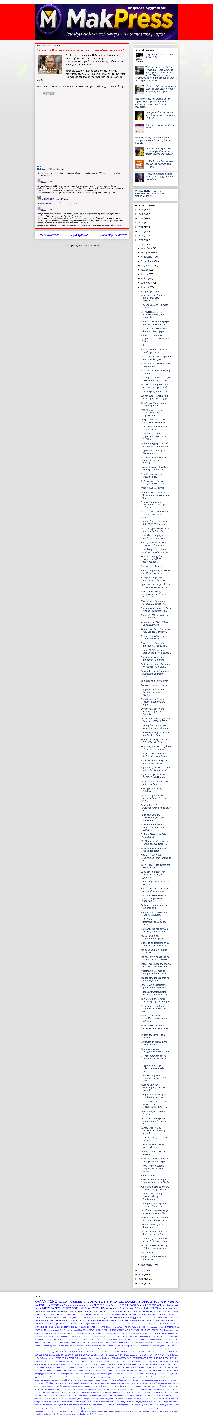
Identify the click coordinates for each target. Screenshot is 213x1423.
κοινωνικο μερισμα (140, 1314)
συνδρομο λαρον (138, 1405)
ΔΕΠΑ (117, 1355)
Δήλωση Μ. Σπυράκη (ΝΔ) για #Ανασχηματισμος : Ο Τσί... (155, 379)
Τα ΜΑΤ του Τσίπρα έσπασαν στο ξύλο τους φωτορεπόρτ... (156, 386)
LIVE (148, 1317)
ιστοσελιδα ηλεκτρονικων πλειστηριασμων (92, 1389)
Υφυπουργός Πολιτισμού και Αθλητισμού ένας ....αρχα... (155, 397)
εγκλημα (154, 1380)
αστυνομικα (111, 1308)
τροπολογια (125, 1408)
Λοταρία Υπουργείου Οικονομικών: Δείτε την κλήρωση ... (153, 505)
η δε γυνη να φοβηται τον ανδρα (130, 1333)
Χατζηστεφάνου (173, 1367)
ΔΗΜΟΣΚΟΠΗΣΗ (94, 1301)
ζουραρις (88, 1386)
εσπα (50, 1324)
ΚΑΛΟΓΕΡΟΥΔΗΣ (124, 1358)
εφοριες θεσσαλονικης (62, 1386)
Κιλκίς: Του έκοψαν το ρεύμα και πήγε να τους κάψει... (154, 1160)
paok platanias (142, 1346)
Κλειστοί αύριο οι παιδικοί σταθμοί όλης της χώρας (153, 972)
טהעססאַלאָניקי (67, 1414)
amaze (158, 1339)
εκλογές (113, 1333)
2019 (141, 240)
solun (48, 1349)
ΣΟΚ (160, 1364)
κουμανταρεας (39, 1336)
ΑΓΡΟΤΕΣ (99, 1305)
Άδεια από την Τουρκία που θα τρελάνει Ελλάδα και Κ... (155, 602)
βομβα (163, 1377)
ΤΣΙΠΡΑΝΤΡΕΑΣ (90, 1367)
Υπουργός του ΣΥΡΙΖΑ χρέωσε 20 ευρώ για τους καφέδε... (156, 747)
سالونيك (82, 1414)
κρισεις (48, 1336)
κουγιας (115, 1392)
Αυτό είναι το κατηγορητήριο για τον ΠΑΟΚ (154, 428)
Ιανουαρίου (147, 1265)
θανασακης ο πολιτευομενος (131, 1386)
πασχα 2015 (39, 1402)
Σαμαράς (64, 1367)
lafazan (37, 1346)
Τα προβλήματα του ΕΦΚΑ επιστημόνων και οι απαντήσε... (153, 460)
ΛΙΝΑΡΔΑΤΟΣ (150, 1301)
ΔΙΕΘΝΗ (76, 1308)
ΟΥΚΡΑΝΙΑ (38, 1364)
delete (90, 1305)
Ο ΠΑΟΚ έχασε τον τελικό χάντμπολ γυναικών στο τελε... (153, 1058)
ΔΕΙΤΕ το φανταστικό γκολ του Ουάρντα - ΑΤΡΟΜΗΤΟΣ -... (155, 719)
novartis (95, 1346)
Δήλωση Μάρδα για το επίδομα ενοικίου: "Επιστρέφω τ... (156, 609)
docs (133, 1324)
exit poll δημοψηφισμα (120, 1342)
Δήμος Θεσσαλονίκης (132, 1355)
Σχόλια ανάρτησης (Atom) (88, 245)
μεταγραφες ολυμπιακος (58, 1395)
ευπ (177, 1383)
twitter (107, 1349)
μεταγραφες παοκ (76, 1395)
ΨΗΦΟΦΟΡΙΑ (67, 1370)
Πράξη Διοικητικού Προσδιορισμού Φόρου (61, 1330)
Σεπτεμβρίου (147, 261)
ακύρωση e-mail (145, 1370)
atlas (169, 1339)
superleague (76, 1349)
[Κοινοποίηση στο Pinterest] (53, 93)
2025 (141, 214)
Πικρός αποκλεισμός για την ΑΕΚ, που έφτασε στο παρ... (155, 1246)
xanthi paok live (137, 1349)
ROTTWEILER (76, 1339)
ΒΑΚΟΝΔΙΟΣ (174, 1352)
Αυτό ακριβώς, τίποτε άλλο (154, 391)
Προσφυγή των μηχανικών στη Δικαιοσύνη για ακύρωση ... (155, 585)
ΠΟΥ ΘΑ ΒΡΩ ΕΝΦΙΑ (89, 1364)
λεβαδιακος (38, 1395)
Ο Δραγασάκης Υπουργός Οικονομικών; (153, 451)
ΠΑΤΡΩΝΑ (54, 1364)
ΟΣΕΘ (80, 1314)
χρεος (162, 1411)
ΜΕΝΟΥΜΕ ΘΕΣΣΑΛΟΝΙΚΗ (103, 1320)
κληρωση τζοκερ (151, 1333)
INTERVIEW (48, 1308)
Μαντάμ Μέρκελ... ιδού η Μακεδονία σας (153, 1146)
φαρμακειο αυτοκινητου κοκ (168, 1408)
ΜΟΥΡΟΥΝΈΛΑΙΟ (132, 1361)
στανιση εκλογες (86, 1405)
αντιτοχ (72, 1374)
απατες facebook (83, 1374)
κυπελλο (131, 1392)
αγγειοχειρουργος (172, 1330)
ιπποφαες (56, 1389)
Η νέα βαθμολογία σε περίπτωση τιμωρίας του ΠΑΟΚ (153, 922)
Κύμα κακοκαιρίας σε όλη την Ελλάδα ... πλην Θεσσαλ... (155, 1188)
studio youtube (64, 1349)
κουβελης (108, 1392)
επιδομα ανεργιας (124, 1383)
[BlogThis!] (46, 93)
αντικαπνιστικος (51, 1374)
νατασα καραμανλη (171, 1395)
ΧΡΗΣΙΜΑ (152, 1367)
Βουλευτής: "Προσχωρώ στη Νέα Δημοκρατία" (154, 616)
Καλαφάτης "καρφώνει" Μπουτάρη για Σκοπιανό (153, 578)
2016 (141, 1274)
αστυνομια (84, 1333)
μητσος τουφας (165, 1308)
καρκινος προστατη (148, 1389)
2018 (141, 244)
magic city (68, 1346)
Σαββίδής (56, 1367)
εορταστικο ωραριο (108, 1383)
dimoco (67, 1342)
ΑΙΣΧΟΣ (68, 1352)
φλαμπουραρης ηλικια (77, 1411)
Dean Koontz (144, 1336)
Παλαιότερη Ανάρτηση (113, 235)
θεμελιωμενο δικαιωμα (43, 1389)
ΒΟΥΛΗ (48, 1327)
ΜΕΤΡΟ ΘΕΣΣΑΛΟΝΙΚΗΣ (109, 1314)
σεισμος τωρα (51, 1405)
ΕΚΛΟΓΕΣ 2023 (93, 1327)
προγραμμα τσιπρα (118, 1402)
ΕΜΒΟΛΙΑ (145, 1355)
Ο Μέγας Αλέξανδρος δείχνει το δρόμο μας (155, 835)
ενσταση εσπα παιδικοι (90, 1383)
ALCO (120, 1336)
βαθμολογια (173, 1305)
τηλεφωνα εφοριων (96, 1408)
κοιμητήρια (47, 1392)
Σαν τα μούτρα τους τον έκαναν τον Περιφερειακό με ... (156, 571)
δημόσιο (113, 1317)
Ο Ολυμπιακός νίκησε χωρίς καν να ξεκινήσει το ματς (154, 930)
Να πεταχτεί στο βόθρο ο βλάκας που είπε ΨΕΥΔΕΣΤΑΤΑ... (153, 298)
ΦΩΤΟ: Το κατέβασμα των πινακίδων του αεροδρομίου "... (155, 1028)
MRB (176, 1311)
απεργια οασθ (97, 1317)
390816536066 (111, 1336)
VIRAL (84, 1308)
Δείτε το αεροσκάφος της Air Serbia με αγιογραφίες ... (154, 637)
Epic (143, 345)
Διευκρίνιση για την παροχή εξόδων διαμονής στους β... (155, 550)
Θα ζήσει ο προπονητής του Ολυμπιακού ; (154, 906)
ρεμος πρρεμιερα (165, 1402)
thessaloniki (95, 1349)
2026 (141, 209)
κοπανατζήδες (90, 1392)
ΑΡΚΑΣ (144, 1352)
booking (37, 1342)
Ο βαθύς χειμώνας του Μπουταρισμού (152, 475)
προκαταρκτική (62, 1336)
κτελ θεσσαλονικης (126, 1317)
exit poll (108, 1342)
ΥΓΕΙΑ (108, 1367)
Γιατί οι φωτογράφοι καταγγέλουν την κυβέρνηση (155, 1050)
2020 (141, 235)
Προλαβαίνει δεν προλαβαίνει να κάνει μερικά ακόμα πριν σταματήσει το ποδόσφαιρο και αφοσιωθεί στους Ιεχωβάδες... (153, 103)
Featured (141, 1305)
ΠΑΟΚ (133, 1305)
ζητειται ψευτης (77, 1386)
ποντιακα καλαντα (72, 1402)
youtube (161, 1349)
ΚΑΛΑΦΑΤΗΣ (89, 1311)
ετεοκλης (171, 1383)
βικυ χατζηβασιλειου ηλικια (99, 1333)
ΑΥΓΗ (150, 1352)
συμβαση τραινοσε (124, 1405)
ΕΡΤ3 (36, 1358)
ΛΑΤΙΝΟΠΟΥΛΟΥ (129, 1327)
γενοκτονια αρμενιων (42, 1380)
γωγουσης (128, 1380)
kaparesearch (141, 1324)
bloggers (175, 1339)
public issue (173, 1317)
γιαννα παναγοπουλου (78, 1380)
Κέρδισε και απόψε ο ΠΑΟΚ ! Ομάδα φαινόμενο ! (155, 351)
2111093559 (100, 1336)
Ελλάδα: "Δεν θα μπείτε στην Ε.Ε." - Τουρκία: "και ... (155, 740)
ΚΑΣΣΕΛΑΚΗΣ (152, 1358)
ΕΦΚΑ (147, 1308)
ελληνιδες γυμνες (52, 1383)
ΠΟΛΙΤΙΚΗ (164, 1320)
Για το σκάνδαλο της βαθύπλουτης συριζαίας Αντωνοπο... (153, 817)
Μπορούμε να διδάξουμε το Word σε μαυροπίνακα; (154, 1096)
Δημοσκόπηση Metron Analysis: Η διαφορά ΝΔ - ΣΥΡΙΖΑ (154, 1078)
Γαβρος (111, 1355)
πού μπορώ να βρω (87, 1402)
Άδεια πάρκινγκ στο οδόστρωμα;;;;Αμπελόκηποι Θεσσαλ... (155, 1088)
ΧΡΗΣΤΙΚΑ (161, 1367)
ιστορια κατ (71, 1389)
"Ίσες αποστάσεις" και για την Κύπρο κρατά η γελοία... (155, 1232)
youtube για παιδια (42, 1352)
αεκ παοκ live (114, 1370)
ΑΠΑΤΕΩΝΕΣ (159, 1324)
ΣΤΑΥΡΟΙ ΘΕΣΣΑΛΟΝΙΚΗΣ (100, 1330)
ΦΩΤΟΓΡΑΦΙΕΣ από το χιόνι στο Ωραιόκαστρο (155, 849)
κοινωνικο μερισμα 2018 (61, 1392)
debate (53, 1342)
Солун (59, 1414)
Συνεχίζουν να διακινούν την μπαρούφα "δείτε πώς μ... (154, 644)
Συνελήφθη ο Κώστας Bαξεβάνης (151, 790)
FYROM (73, 1311)
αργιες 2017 (174, 1374)
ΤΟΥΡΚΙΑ (127, 1330)
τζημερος (84, 1324)
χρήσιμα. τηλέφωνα (150, 1411)
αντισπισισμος (63, 1374)
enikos (78, 1342)
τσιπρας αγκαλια (149, 1408)
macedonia (75, 1301)
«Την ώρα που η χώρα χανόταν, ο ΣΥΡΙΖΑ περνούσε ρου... (152, 559)
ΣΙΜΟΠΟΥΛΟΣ (84, 1330)
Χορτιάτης (38, 1370)
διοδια (135, 1380)
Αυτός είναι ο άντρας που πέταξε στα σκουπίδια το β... (155, 536)
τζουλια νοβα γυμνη (81, 1408)
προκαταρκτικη (115, 1311)
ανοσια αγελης (48, 1333)
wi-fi (129, 1349)
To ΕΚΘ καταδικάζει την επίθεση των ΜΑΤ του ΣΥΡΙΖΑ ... (152, 827)
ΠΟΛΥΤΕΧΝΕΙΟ (74, 1364)
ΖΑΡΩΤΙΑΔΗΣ (61, 1358)
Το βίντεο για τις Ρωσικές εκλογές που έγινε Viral (153, 482)
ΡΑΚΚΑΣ (155, 1364)
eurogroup (92, 1342)
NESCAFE (54, 1339)
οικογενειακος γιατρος (113, 1399)
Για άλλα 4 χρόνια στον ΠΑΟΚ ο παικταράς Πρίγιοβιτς (155, 529)
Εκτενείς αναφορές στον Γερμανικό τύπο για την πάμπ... (153, 702)
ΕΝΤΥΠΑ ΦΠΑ (155, 1355)
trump (102, 1349)
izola (173, 1342)
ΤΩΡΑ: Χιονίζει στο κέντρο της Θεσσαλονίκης (155, 866)
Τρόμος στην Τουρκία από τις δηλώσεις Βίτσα (155, 979)
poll (90, 1308)
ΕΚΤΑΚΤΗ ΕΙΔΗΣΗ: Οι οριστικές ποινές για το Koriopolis (153, 315)
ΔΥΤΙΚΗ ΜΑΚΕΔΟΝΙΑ (44, 1314)
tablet (83, 1349)
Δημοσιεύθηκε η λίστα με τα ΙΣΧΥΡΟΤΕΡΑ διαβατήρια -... (155, 522)
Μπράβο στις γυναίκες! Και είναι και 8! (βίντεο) (154, 913)
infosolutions (166, 1342)
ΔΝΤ (121, 1355)
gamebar (142, 1342)
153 (85, 1336)
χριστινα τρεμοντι (172, 1411)
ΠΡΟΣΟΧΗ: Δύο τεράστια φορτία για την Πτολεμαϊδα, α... (155, 1121)
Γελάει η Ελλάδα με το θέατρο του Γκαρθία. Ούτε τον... (155, 733)
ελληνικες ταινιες (66, 1383)
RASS (60, 1339)
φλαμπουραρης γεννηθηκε (56, 1411)
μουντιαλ (132, 1308)
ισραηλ (63, 1389)
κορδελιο (100, 1392)
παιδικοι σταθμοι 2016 (141, 1399)
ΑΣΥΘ (42, 1327)
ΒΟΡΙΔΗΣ (78, 1355)
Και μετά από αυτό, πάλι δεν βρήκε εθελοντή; (159, 55)
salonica (175, 1346)
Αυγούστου (147, 265)
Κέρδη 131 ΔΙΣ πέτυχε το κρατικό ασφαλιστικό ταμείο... (156, 651)
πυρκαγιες (140, 1402)
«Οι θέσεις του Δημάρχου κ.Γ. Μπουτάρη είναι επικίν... (155, 762)
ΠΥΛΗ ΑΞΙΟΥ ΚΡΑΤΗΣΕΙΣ (117, 1364)
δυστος (148, 1380)
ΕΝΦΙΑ (164, 1355)
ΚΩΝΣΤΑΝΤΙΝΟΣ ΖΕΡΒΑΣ (44, 1361)
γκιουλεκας (119, 1380)
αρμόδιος (38, 1377)
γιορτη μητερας (94, 1380)
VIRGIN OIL (135, 1339)
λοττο (46, 1395)
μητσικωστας (104, 1395)
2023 (141, 223)
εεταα (160, 1380)
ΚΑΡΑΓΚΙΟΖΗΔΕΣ (139, 1358)
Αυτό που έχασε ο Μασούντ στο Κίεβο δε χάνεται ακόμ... (155, 1239)
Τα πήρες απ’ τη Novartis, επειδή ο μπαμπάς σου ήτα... (156, 1000)
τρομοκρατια (128, 1311)
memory (76, 1346)
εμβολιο (77, 1383)
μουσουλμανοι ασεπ (126, 1395)
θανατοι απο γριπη (151, 1386)
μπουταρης (140, 1317)
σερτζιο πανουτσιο (64, 1405)
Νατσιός (175, 1361)
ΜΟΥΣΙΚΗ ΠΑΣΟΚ (147, 1361)
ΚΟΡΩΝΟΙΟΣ (73, 1320)
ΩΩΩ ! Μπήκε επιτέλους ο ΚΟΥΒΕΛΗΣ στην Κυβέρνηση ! (153, 413)
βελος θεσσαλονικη (153, 1377)
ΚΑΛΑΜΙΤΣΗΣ (45, 1301)
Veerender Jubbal (148, 1339)
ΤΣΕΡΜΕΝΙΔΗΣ (137, 1330)
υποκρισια (92, 1324)
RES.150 (66, 1339)
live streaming (46, 1346)
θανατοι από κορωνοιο (169, 1386)
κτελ (94, 1314)
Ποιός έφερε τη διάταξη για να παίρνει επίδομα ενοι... (155, 783)
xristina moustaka (151, 1349)
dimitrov (128, 1324)
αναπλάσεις (157, 1370)
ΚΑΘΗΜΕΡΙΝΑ (111, 1358)
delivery (60, 1342)
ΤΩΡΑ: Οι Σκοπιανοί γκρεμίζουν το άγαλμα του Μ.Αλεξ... (154, 1018)
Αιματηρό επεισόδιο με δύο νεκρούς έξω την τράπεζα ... (155, 1204)
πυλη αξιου (131, 1402)
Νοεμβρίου (146, 252)
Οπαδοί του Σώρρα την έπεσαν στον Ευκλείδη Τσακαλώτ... (156, 965)
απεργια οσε (95, 1374)
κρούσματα (123, 1392)
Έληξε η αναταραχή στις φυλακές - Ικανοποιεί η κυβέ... (153, 1068)
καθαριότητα (114, 1389)
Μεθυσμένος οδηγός (155, 1327)
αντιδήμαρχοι (39, 1374)
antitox (164, 1339)
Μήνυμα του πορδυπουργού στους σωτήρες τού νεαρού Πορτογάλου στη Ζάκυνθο (153, 140)
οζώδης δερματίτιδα (96, 1399)
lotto (62, 1346)
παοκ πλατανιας (172, 1399)
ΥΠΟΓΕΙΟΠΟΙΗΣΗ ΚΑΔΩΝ (154, 1330)
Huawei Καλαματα (112, 1324)
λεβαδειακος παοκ (171, 1392)
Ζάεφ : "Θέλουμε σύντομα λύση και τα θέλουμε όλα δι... (156, 1181)
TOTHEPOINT (100, 1339)
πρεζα (98, 1402)
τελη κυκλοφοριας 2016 (52, 1408)
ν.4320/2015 (158, 1395)
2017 (141, 1270)
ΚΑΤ (160, 1358)
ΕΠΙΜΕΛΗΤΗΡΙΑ (41, 1317)
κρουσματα (80, 1305)
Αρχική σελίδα (79, 235)
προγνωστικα (106, 1402)
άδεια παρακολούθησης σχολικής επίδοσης (90, 1370)
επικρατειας (162, 1383)
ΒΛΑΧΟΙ (71, 1355)
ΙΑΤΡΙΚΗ (103, 1327)
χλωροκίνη (138, 1411)
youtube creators (172, 1349)
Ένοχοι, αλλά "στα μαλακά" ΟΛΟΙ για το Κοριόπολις (154, 421)
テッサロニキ (99, 1414)
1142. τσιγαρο (77, 1336)
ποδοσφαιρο (63, 1311)
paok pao (132, 1346)
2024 (141, 218)
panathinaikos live (116, 1346)
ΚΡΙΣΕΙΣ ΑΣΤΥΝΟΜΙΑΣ (66, 1314)
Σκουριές (72, 1367)
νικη (55, 1324)
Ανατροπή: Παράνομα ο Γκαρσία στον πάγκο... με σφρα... (154, 692)
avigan (121, 1324)
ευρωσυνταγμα (40, 1386)
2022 (141, 227)
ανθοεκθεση (85, 1317)
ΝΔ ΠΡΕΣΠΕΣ (169, 1327)
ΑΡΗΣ (138, 1352)
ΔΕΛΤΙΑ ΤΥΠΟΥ (63, 1308)
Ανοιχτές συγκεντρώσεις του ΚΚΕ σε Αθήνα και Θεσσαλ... (155, 754)
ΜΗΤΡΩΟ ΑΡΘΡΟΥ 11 (116, 1361)
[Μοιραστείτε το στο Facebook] (51, 93)
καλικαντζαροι (125, 1389)
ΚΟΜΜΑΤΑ (123, 1308)
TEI (92, 1339)
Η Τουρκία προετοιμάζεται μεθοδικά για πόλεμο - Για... (155, 993)
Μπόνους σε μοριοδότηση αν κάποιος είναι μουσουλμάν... (155, 944)
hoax (153, 1317)
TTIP (108, 1339)
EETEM (152, 1336)
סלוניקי (76, 1414)
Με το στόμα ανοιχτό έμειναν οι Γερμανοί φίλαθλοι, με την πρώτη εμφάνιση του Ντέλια (160, 151)
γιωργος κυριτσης (108, 1380)
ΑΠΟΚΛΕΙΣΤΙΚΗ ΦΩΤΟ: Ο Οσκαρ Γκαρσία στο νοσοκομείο (154, 898)
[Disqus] (81, 131)
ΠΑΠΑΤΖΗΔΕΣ (154, 1305)
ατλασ (50, 1377)
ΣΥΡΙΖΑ (88, 1314)
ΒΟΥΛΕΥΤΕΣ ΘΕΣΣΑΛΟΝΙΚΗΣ (95, 1355)
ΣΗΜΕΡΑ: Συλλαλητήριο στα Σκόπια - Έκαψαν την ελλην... (155, 514)
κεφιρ (169, 1389)
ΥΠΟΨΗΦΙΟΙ (98, 1308)
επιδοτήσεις (136, 1383)
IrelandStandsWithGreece (169, 1336)
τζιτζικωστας (67, 1408)
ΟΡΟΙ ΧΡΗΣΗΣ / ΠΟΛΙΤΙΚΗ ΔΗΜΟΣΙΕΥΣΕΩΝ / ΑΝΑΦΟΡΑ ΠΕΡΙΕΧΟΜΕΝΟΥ (150, 193)
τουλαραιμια (109, 1408)
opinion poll (103, 1346)
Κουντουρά (71, 1361)
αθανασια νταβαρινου (129, 1370)
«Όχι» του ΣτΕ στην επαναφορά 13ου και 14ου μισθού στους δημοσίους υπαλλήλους (160, 89)
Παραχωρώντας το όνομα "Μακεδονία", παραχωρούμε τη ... (155, 495)
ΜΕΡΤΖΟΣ (54, 1305)
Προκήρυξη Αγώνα (144, 1364)
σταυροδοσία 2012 (100, 1405)
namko (89, 1346)
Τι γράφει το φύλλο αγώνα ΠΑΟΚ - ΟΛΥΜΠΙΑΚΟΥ (153, 775)
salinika (168, 1346)
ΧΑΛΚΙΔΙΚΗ (143, 1367)
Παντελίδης (132, 1364)
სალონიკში (90, 1414)
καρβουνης (135, 1389)
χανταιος (129, 1411)
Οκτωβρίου (147, 257)
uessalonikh (115, 1349)
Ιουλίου (145, 270)
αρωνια (45, 1377)
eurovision (100, 1342)
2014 (141, 1283)
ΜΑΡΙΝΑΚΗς (141, 1327)
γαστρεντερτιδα (173, 1377)
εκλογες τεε (167, 1380)
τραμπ (117, 1408)
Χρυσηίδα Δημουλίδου (52, 1370)
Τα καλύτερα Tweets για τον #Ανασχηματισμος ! (154, 404)
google (149, 1342)
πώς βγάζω (148, 1402)
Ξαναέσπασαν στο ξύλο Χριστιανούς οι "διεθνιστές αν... (154, 1009)
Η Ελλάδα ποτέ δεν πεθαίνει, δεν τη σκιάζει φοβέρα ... (155, 330)
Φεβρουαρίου (148, 291)
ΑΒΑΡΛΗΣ (60, 1352)
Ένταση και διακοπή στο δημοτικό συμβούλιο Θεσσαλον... (152, 711)
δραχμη (141, 1380)
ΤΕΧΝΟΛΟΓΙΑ (117, 1330)
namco (83, 1346)
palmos (159, 1317)
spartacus (54, 1349)
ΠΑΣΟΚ (46, 1364)
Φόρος (135, 1367)
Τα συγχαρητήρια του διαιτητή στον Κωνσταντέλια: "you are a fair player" (160, 115)
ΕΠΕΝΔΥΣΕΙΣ (173, 1355)
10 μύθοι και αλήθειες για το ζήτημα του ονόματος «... (154, 842)
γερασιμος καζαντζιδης (60, 1380)
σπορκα (76, 1405)
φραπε (111, 1411)
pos (164, 1305)
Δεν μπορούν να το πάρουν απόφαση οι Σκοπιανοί (154, 658)
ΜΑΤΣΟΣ (102, 1361)
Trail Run (126, 1339)
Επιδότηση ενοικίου (47, 1358)
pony (150, 1346)
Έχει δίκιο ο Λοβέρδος (151, 566)
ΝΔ (51, 1317)
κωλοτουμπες (141, 1392)
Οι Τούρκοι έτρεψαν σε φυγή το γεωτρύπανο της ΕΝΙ (154, 1211)
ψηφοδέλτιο (38, 1414)
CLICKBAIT (133, 1336)
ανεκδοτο (38, 1333)
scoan (36, 1349)
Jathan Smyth (43, 1339)
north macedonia (170, 1302)
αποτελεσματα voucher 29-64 (67, 1333)
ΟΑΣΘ (63, 1301)
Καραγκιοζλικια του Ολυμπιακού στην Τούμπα (154, 937)
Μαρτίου (145, 287)
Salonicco (87, 1339)
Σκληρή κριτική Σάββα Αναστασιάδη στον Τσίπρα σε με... (156, 858)
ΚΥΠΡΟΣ (166, 1358)
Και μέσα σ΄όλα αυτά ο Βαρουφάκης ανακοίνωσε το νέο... (155, 338)
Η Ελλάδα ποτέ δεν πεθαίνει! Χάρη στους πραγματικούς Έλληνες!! (159, 164)
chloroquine (45, 1342)
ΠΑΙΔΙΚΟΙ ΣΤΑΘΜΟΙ (138, 1320)
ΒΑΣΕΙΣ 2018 (54, 1355)
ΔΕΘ (53, 1327)
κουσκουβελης (102, 1311)
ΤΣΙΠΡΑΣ (101, 1367)
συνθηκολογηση (152, 1405)
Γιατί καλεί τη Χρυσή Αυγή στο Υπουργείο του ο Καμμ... (155, 665)
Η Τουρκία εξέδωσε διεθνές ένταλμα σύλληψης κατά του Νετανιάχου (159, 177)
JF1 (35, 1339)
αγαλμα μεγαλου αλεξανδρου (66, 1317)
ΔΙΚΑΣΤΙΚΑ (50, 1320)
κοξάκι (82, 1392)
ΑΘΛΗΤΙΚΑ (39, 1320)
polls (165, 1317)
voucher (124, 1349)
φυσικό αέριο (120, 1411)
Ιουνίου (145, 274)
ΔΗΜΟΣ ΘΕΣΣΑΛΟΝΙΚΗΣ (65, 1327)
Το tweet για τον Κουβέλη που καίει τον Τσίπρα (155, 365)
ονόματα (125, 1399)
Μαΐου (144, 278)
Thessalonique (116, 1339)
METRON (169, 1311)
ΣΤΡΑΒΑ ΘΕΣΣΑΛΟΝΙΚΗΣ (123, 1301)
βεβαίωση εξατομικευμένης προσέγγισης (97, 1377)
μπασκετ (138, 1395)
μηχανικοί (114, 1395)
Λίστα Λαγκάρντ (83, 1361)
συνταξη (162, 1405)
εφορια (49, 1386)
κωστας (150, 1392)
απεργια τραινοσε (107, 1374)
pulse (80, 1311)
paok (126, 1346)
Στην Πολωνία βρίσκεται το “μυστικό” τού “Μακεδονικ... (155, 986)
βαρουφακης (76, 1377)
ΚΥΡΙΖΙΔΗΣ (85, 1320)
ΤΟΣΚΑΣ (80, 1367)
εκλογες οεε (151, 1311)
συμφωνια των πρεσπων (68, 1324)
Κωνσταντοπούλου (114, 1327)
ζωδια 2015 (97, 1386)
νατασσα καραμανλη (42, 1399)
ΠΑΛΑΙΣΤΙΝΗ (153, 1320)
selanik (42, 1349)
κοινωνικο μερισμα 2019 (169, 1333)
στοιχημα (112, 1405)
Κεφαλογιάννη (61, 1361)
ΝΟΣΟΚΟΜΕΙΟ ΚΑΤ (164, 1361)
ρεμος (156, 1402)
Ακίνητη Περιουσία (160, 1352)
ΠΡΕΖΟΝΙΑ (102, 1364)
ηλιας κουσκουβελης (111, 1386)
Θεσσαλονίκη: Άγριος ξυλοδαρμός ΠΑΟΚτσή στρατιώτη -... (153, 1131)
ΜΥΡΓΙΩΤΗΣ (122, 1320)
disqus (72, 1342)
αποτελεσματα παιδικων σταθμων (128, 1374)
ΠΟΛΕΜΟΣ (63, 1364)
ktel (177, 1342)
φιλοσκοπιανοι (39, 1411)
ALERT (126, 1336)
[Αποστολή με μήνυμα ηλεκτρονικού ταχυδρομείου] (44, 93)
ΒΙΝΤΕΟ (64, 1355)
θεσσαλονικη (111, 1305)
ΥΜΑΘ (114, 1367)
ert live (84, 1342)
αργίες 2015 (164, 1374)
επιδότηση (146, 1383)
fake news (134, 1342)
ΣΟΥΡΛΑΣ (167, 1364)
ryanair (162, 1346)
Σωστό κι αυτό (148, 1175)
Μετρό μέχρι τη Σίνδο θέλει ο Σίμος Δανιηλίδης (155, 623)
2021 (141, 231)
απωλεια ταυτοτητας (150, 1374)
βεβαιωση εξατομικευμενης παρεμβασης (129, 1377)
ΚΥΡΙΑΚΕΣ (174, 1358)
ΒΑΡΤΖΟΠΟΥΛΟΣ (41, 1355)
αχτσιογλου (58, 1377)
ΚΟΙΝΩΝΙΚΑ (61, 1320)
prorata (156, 1346)
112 (70, 1336)
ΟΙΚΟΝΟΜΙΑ (140, 1311)
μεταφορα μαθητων (91, 1395)
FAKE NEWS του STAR (152, 488)
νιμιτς (54, 1336)
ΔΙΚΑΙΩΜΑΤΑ (81, 1327)
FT (157, 1336)
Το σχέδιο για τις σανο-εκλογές (155, 681)
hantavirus (156, 1342)
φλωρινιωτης (92, 1411)
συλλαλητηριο (67, 1305)
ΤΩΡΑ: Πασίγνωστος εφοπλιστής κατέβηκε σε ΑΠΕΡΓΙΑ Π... (153, 594)
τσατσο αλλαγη (136, 1408)
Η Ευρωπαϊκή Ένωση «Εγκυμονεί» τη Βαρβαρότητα (151, 1196)
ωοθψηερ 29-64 (50, 1414)
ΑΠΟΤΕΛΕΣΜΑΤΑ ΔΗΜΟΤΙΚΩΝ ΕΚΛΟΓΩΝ (117, 1352)
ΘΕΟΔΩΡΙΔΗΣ (72, 1358)
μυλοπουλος (147, 1395)
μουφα (37, 1308)
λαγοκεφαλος (159, 1392)
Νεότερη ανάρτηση (47, 235)
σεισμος (160, 1311)
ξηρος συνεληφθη (57, 1399)
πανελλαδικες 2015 (158, 1399)
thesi (88, 1349)
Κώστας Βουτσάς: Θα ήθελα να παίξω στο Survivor (154, 468)
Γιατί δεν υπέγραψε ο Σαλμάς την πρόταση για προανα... (155, 444)
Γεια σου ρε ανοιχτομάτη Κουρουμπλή (152, 1225)
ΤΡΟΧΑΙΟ (126, 1314)
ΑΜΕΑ (81, 1352)
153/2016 (91, 1336)
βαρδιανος (67, 1377)
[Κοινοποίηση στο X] (49, 93)
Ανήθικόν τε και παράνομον (154, 685)
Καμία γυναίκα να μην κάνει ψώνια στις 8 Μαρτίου (154, 543)
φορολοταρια (103, 1411)
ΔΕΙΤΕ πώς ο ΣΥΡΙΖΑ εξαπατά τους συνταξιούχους (156, 358)
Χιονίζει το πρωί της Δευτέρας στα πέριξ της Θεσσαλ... (155, 889)
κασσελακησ (161, 1389)
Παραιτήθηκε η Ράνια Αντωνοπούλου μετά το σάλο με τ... (156, 808)
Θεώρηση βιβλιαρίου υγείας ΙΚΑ (92, 1358)
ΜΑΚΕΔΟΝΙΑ (41, 1305)
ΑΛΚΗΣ (75, 1352)
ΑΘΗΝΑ (150, 1324)
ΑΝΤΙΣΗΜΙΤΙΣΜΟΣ (92, 1352)
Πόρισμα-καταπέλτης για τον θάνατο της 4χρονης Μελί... (155, 1218)
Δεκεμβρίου (147, 248)
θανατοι (140, 1308)
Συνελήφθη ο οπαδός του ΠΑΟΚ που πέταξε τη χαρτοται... (153, 874)
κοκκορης (75, 1392)
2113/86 (101, 1324)
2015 (141, 1279)
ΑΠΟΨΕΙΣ (123, 1305)
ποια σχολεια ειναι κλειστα (54, 1402)
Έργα (53, 1352)
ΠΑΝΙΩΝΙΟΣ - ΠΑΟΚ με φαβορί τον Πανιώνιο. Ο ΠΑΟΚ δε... (153, 436)
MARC (153, 1314)
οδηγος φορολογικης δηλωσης (77, 1399)
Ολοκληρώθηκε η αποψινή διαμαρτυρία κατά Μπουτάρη (155, 726)
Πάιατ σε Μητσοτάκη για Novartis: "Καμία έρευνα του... (153, 798)
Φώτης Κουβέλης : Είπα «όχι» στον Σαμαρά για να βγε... (155, 630)
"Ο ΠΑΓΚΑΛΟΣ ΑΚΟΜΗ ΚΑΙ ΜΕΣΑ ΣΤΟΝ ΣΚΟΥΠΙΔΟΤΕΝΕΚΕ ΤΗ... (154, 1104)
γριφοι (106, 1317)
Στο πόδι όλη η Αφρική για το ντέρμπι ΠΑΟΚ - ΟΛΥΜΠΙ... (155, 958)
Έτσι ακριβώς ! (148, 1252)
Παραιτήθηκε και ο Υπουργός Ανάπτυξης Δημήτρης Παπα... (155, 674)
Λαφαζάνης (94, 1361)
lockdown (56, 1346)
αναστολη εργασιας (171, 1370)
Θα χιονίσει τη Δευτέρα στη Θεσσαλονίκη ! (154, 1043)
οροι (131, 1399)
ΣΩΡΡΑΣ (154, 1308)
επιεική (154, 1383)
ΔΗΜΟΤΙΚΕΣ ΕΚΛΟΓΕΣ (168, 1314)
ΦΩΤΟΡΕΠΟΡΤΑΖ (125, 1367)
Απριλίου (146, 283)
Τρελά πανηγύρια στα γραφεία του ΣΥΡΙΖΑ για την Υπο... (155, 323)
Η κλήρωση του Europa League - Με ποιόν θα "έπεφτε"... (152, 1168)
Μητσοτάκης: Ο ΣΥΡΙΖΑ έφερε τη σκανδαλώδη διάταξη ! (155, 768)
